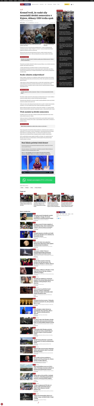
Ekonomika (50, 4)
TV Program (20, 0)
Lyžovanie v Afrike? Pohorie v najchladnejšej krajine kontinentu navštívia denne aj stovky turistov (42, 252)
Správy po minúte (35, 4)
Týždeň (71, 10)
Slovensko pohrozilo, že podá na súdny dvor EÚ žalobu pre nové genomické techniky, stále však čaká (65, 65)
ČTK (21, 22)
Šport (58, 4)
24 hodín (64, 10)
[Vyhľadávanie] (73, 4)
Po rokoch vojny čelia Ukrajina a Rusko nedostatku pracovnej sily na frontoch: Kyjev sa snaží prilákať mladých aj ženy (44, 321)
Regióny (54, 4)
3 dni (68, 10)
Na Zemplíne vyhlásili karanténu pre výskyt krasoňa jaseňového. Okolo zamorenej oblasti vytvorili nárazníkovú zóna (65, 71)
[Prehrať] (24, 172)
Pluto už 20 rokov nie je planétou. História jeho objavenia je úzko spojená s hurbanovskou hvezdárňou (43, 243)
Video (38, 249)
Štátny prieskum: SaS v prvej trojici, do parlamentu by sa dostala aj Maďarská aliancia (66, 78)
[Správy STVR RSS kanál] (60, 218)
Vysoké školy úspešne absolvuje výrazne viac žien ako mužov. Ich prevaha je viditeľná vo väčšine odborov (44, 262)
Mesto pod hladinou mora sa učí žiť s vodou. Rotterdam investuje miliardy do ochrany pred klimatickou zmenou (44, 368)
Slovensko (42, 4)
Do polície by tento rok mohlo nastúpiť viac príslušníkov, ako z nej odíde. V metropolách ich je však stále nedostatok (65, 52)
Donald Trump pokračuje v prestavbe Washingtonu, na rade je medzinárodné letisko (44, 341)
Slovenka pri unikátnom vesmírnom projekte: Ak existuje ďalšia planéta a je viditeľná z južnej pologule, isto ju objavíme (44, 281)
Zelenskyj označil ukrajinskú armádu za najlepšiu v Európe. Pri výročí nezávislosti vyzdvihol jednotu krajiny (43, 217)
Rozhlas (5, 0)
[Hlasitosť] (49, 172)
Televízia (10, 0)
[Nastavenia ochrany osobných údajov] (2, 404)
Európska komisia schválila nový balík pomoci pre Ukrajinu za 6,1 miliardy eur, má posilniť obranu (44, 234)
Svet (45, 4)
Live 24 (66, 4)
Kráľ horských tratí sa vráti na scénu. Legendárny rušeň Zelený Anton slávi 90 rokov (65, 59)
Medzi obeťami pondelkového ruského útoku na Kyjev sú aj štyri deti (33, 126)
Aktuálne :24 (30, 152)
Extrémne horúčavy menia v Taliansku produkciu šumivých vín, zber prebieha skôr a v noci (44, 302)
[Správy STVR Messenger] (59, 218)
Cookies (57, 216)
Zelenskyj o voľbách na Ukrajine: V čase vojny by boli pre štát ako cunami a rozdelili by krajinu (44, 271)
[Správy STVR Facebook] (57, 218)
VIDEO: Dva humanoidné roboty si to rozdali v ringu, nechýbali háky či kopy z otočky (44, 397)
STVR (2, 0)
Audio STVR (26, 0)
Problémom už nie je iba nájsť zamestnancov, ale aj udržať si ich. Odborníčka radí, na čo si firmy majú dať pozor (66, 39)
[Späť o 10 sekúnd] (22, 172)
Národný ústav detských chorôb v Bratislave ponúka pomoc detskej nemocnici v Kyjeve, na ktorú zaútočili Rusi (53, 204)
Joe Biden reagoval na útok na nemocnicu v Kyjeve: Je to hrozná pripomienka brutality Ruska (40, 204)
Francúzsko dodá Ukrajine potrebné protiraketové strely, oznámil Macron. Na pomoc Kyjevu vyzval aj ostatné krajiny (43, 331)
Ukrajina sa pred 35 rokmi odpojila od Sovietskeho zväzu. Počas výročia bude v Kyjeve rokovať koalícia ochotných (44, 226)
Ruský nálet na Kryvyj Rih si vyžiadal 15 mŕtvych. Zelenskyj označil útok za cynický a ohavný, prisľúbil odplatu (43, 377)
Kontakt (92, 0)
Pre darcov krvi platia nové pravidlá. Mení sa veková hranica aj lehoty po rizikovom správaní (66, 33)
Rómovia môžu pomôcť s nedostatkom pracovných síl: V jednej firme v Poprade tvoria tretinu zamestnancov (65, 25)
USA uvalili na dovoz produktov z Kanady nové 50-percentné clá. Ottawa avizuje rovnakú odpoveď (65, 83)
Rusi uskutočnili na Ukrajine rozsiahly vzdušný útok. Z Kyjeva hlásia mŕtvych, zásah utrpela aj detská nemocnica (67, 204)
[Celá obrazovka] (52, 172)
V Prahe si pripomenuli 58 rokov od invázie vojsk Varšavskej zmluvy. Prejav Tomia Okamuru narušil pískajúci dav (42, 387)
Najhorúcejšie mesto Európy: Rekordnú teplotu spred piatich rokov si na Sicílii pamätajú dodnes (44, 350)
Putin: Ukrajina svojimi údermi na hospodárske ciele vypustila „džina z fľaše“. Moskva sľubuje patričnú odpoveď (66, 45)
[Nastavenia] (51, 172)
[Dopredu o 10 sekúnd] (25, 172)
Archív (15, 0)
